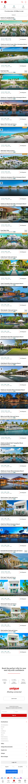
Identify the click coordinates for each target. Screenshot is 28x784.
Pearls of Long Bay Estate (7, 17)
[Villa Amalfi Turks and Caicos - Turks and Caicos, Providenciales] (14, 614)
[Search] (22, 2)
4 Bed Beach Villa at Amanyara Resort (11, 363)
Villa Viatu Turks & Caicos (8, 150)
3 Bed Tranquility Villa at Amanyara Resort (12, 283)
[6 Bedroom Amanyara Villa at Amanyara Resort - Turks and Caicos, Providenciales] (14, 188)
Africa (2, 734)
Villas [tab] (2, 743)
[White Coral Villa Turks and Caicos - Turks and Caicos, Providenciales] (14, 427)
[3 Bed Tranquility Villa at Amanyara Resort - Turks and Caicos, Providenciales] (14, 294)
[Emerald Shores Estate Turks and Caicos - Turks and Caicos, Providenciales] (14, 561)
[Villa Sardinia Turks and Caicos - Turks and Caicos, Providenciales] (14, 641)
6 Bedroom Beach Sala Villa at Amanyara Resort (13, 203)
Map (14, 19)
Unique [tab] (3, 753)
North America (4, 736)
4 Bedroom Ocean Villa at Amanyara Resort (12, 471)
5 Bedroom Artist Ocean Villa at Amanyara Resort (14, 44)
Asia (2, 728)
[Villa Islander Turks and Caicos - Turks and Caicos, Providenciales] (14, 321)
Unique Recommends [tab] (7, 746)
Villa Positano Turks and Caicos (9, 497)
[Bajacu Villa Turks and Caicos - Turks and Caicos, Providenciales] (14, 135)
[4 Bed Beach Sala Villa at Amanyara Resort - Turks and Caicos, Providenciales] (14, 347)
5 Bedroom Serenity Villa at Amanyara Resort (13, 390)
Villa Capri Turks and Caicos (8, 577)
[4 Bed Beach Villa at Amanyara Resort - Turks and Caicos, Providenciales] (14, 374)
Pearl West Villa (5, 230)
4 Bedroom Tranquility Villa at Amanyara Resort (13, 97)
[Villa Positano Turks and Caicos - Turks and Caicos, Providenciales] (14, 508)
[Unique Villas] (5, 2)
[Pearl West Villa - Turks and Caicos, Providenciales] (14, 241)
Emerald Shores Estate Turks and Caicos (11, 550)
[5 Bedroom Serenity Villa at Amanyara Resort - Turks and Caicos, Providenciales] (14, 400)
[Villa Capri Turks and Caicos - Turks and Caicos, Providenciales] (14, 588)
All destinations (4, 724)
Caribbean (3, 730)
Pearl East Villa (5, 71)
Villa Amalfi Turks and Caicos (8, 604)
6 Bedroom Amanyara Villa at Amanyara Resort (13, 177)
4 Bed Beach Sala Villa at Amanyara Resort (12, 336)
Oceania (3, 732)
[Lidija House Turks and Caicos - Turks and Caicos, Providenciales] (14, 268)
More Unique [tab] (4, 756)
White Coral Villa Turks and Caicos (10, 416)
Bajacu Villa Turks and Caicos (8, 124)
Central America (4, 740)
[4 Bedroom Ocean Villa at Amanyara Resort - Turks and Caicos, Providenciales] (14, 482)
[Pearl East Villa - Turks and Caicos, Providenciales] (14, 82)
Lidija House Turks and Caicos (9, 257)
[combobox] (14, 15)
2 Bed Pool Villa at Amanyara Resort (10, 524)
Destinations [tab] (4, 722)
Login (13, 762)
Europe (2, 726)
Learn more (14, 698)
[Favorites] (1, 23)
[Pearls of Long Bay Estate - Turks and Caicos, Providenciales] (14, 28)
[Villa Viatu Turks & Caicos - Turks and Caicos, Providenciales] (14, 161)
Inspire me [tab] (4, 750)
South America (4, 738)
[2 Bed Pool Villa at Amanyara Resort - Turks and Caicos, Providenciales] (14, 535)
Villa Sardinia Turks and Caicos (9, 630)
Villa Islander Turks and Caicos (9, 310)
